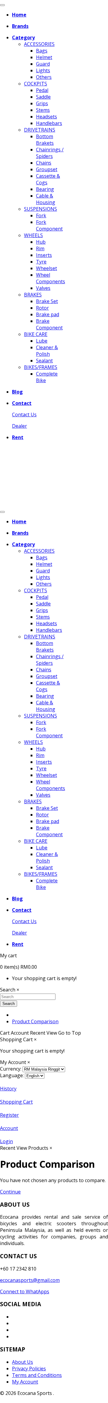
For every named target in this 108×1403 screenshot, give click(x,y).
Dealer (19, 426)
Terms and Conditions (37, 1375)
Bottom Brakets (45, 139)
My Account (25, 1381)
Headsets (46, 116)
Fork (41, 215)
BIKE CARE (35, 334)
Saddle (43, 97)
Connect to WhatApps (24, 1291)
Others (44, 77)
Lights (43, 70)
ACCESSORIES (39, 44)
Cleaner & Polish (47, 350)
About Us (22, 1362)
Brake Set (47, 301)
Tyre (41, 261)
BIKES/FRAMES (40, 367)
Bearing (45, 189)
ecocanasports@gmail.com (30, 1280)
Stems (43, 110)
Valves (43, 288)
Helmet (44, 57)
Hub (41, 242)
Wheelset (46, 268)
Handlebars (49, 123)
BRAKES (33, 294)
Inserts (44, 255)
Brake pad (47, 314)
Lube (41, 340)
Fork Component (49, 225)
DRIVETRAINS (39, 129)
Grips (42, 103)
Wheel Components (50, 278)
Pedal (42, 90)
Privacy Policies (29, 1368)
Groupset (46, 169)
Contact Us (24, 414)
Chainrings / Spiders (50, 152)
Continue (10, 1191)
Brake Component (49, 324)
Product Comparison (35, 1021)
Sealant (44, 360)
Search (8, 1003)
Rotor (42, 308)
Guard (43, 64)
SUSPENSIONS (40, 209)
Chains (43, 162)
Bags (41, 50)
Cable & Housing (45, 199)
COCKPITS (35, 83)
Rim (40, 248)
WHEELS (33, 235)
